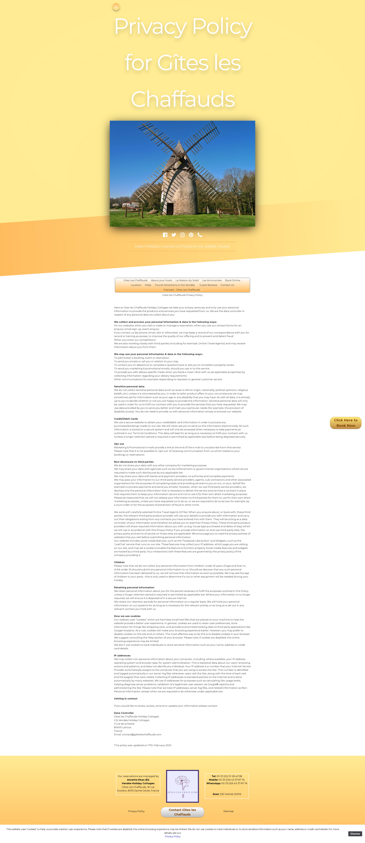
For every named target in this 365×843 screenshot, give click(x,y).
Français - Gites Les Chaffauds (182, 289)
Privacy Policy (136, 811)
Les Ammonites (212, 280)
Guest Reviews (208, 285)
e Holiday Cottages (142, 783)
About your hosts (161, 280)
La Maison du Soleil (187, 280)
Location (136, 285)
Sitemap (228, 811)
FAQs (148, 285)
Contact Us (227, 285)
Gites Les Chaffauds (135, 280)
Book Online (232, 280)
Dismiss (355, 833)
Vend (125, 783)
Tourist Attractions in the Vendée (175, 285)
